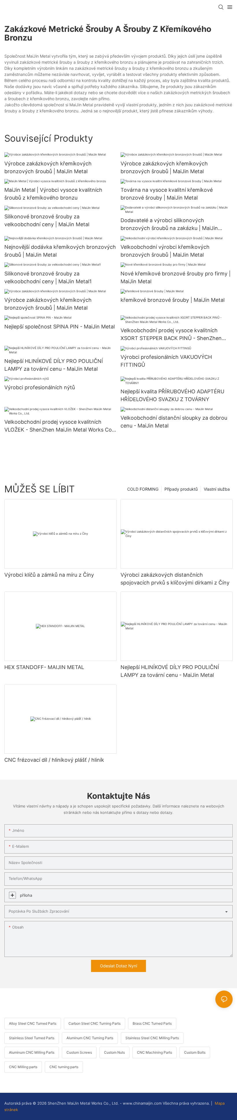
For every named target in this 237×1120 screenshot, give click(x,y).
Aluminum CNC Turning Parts (89, 1038)
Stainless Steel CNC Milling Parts (152, 1038)
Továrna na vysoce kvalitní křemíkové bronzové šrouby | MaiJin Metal (167, 194)
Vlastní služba (217, 489)
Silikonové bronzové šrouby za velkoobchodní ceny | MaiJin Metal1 (48, 277)
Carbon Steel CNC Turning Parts (94, 1023)
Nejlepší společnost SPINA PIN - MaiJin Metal (59, 327)
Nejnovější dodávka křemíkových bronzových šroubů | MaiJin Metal (60, 251)
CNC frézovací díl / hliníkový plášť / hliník (54, 760)
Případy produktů (181, 489)
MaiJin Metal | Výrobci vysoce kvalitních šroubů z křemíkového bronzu (53, 194)
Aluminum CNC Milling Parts (31, 1052)
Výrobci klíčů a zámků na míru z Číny (49, 575)
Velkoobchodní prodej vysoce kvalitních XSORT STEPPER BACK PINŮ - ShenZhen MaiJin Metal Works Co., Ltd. (171, 334)
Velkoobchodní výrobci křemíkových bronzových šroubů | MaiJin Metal (165, 251)
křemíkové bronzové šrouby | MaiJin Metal (173, 300)
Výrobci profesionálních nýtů (39, 387)
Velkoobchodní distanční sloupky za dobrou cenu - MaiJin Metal (174, 422)
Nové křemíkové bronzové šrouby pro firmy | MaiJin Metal (176, 277)
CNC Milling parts (23, 1067)
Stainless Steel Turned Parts (31, 1038)
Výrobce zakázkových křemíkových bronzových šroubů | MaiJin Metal (48, 167)
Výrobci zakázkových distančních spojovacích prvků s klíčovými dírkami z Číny (175, 579)
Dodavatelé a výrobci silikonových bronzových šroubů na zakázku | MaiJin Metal (169, 224)
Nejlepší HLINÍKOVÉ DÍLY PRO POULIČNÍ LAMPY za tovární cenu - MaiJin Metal (53, 365)
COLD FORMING (142, 489)
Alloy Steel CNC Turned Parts (32, 1023)
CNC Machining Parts (154, 1052)
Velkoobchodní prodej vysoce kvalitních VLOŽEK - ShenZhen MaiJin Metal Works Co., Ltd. (59, 426)
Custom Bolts (194, 1052)
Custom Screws (79, 1052)
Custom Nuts (114, 1052)
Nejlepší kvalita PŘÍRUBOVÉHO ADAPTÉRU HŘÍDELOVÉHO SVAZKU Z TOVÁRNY (172, 395)
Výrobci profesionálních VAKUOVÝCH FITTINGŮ (166, 361)
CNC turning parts (63, 1067)
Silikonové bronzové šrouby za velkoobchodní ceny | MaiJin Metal (46, 220)
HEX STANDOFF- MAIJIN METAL (44, 667)
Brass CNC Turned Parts (152, 1023)
